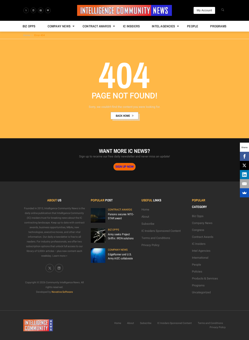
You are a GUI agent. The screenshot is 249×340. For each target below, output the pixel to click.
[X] (244, 165)
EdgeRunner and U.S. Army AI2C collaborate (120, 256)
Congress (198, 230)
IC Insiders (131, 26)
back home (123, 116)
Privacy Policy (150, 245)
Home (26, 35)
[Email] (244, 183)
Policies (197, 271)
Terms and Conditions (155, 238)
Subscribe (147, 224)
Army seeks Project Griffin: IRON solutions (121, 236)
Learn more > (59, 256)
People (192, 26)
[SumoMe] (244, 192)
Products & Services (205, 278)
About (145, 217)
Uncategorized (201, 292)
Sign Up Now (124, 167)
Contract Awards (97, 26)
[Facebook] (244, 156)
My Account (204, 10)
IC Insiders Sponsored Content (161, 231)
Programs (218, 26)
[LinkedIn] (244, 174)
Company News (59, 26)
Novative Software (62, 292)
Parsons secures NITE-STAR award (121, 216)
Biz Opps (29, 26)
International (200, 258)
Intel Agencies (163, 26)
